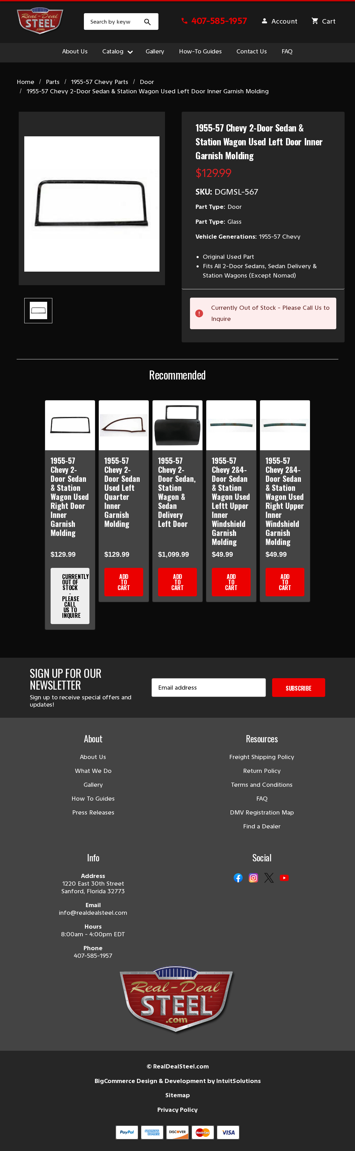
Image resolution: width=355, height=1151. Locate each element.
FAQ (287, 51)
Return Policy (262, 771)
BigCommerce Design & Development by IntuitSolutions (178, 1081)
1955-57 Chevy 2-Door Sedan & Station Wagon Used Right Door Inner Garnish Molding (70, 496)
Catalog (112, 51)
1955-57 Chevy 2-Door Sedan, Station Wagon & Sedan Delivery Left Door (177, 492)
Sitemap (177, 1095)
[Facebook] (238, 878)
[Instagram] (253, 878)
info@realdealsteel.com (93, 912)
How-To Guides (200, 51)
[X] (269, 878)
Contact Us (251, 51)
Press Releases (93, 812)
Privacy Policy (177, 1110)
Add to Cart (124, 582)
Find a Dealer (261, 826)
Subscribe (299, 688)
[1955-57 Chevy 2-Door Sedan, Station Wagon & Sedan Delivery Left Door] (177, 425)
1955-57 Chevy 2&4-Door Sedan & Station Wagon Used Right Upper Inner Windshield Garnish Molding (285, 501)
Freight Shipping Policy (261, 757)
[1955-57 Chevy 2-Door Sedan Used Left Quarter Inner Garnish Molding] (124, 425)
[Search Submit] (147, 21)
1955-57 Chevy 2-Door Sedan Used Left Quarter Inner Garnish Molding (122, 492)
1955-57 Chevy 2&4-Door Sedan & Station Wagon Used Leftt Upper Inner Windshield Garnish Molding (231, 501)
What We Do (93, 771)
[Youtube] (284, 878)
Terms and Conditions (262, 784)
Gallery (155, 51)
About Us (75, 51)
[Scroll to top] (14, 1137)
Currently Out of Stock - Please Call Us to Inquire (75, 596)
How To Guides (93, 798)
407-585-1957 (93, 956)
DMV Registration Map (262, 812)
